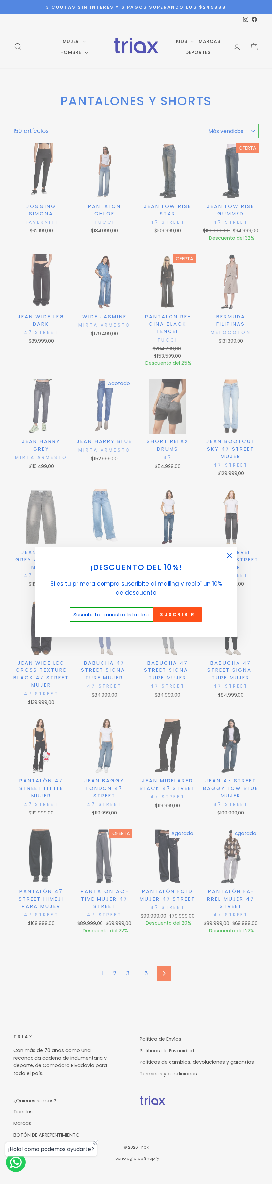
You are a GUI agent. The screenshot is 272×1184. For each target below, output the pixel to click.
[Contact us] (16, 1162)
